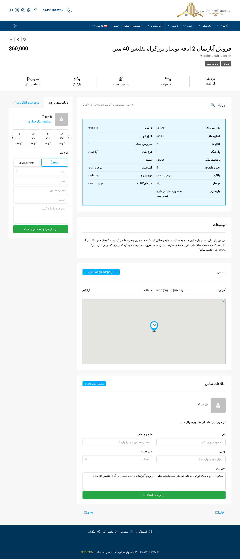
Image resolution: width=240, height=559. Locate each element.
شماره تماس (144, 434)
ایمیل (222, 451)
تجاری (175, 26)
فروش (226, 64)
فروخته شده (212, 64)
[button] (24, 39)
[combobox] (117, 459)
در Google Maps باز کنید (99, 272)
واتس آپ (108, 531)
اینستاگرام (142, 531)
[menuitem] (15, 26)
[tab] (58, 102)
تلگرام (92, 531)
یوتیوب (125, 531)
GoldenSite (87, 552)
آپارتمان (224, 26)
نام (224, 434)
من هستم (146, 451)
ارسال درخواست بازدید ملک (40, 229)
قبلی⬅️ (219, 512)
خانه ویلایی (206, 26)
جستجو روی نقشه (132, 26)
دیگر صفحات (157, 26)
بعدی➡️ (88, 512)
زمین (189, 26)
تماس (115, 26)
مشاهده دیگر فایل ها (94, 383)
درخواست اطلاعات (154, 495)
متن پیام (221, 468)
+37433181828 (53, 10)
